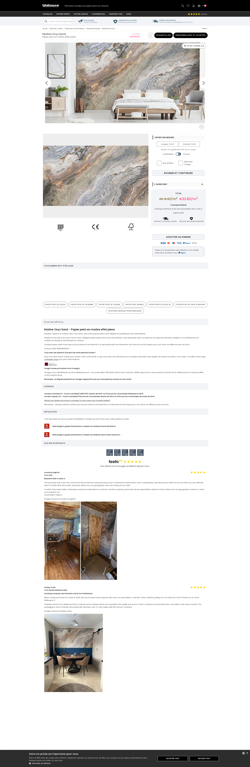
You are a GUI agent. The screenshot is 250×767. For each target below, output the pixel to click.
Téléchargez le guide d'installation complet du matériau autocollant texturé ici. (86, 435)
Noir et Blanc (168, 163)
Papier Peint (63, 14)
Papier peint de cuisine (109, 304)
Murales (47, 14)
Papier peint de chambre (82, 304)
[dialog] (125, 758)
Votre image (81, 14)
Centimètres (168, 154)
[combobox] (243, 753)
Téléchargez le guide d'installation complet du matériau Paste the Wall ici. (84, 426)
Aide (128, 14)
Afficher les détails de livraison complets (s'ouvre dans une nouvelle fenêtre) (77, 400)
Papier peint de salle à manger (190, 304)
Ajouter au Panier (178, 237)
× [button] (247, 753)
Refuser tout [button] (204, 758)
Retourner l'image (188, 163)
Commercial (98, 14)
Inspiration (115, 14)
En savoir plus (57, 760)
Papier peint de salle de (160, 304)
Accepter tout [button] (172, 758)
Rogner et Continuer (178, 173)
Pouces (186, 154)
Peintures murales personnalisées (125, 311)
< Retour (204, 28)
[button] (91, 763)
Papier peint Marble (134, 304)
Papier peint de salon (55, 304)
